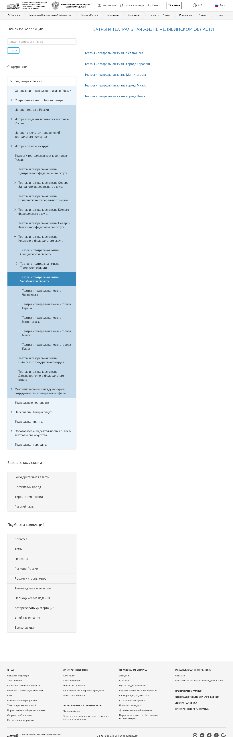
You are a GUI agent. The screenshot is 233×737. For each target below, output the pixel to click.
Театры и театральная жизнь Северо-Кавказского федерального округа (44, 225)
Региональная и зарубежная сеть (25, 690)
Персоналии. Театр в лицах (33, 412)
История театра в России (192, 15)
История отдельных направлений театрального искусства (37, 135)
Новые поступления (74, 685)
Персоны (21, 559)
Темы (18, 549)
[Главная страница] (28, 5)
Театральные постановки (32, 403)
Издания (180, 675)
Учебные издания (27, 618)
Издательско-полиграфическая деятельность (199, 680)
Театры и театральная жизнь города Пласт (46, 347)
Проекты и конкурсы (130, 705)
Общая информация (18, 675)
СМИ (9, 695)
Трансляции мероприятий (21, 705)
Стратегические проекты (132, 700)
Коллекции (109, 5)
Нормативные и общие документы (26, 710)
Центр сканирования (74, 695)
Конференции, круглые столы (135, 695)
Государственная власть (32, 477)
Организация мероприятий (22, 700)
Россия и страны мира (30, 578)
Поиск (156, 5)
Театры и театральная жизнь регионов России (41, 158)
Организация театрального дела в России (43, 91)
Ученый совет (14, 680)
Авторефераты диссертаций (34, 608)
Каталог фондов (134, 5)
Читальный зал (71, 711)
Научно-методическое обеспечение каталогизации (138, 717)
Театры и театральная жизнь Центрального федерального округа (42, 171)
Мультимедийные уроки (132, 685)
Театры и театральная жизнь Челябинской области (39, 279)
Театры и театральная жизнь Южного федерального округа (43, 212)
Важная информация (188, 690)
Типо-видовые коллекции (33, 588)
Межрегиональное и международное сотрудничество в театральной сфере (40, 391)
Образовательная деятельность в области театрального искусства (43, 433)
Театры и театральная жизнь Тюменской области (39, 266)
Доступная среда (186, 703)
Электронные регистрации (192, 709)
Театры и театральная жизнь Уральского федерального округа (40, 239)
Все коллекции (25, 628)
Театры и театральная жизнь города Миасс (46, 333)
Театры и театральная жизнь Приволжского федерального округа (43, 198)
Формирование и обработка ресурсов (83, 690)
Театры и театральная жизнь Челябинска (41, 293)
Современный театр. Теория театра (39, 100)
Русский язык (24, 507)
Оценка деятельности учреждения (197, 697)
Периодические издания (32, 598)
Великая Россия (89, 15)
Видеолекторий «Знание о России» (138, 690)
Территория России (29, 497)
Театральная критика (29, 422)
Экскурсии (124, 675)
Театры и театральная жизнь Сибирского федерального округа (41, 360)
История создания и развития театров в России (42, 121)
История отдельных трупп (32, 146)
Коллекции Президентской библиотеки (50, 15)
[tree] (41, 262)
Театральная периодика (31, 445)
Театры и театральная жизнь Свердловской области (39, 252)
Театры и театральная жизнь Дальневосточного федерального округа (41, 376)
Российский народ (28, 487)
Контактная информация (21, 720)
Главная (15, 15)
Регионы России (26, 569)
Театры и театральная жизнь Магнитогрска (41, 320)
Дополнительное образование (135, 710)
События (21, 539)
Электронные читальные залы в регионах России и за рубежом (86, 718)
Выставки (124, 680)
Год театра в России (159, 15)
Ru (221, 5)
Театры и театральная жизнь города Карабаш (46, 306)
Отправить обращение (19, 715)
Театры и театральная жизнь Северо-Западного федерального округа (44, 185)
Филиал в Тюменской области (23, 685)
